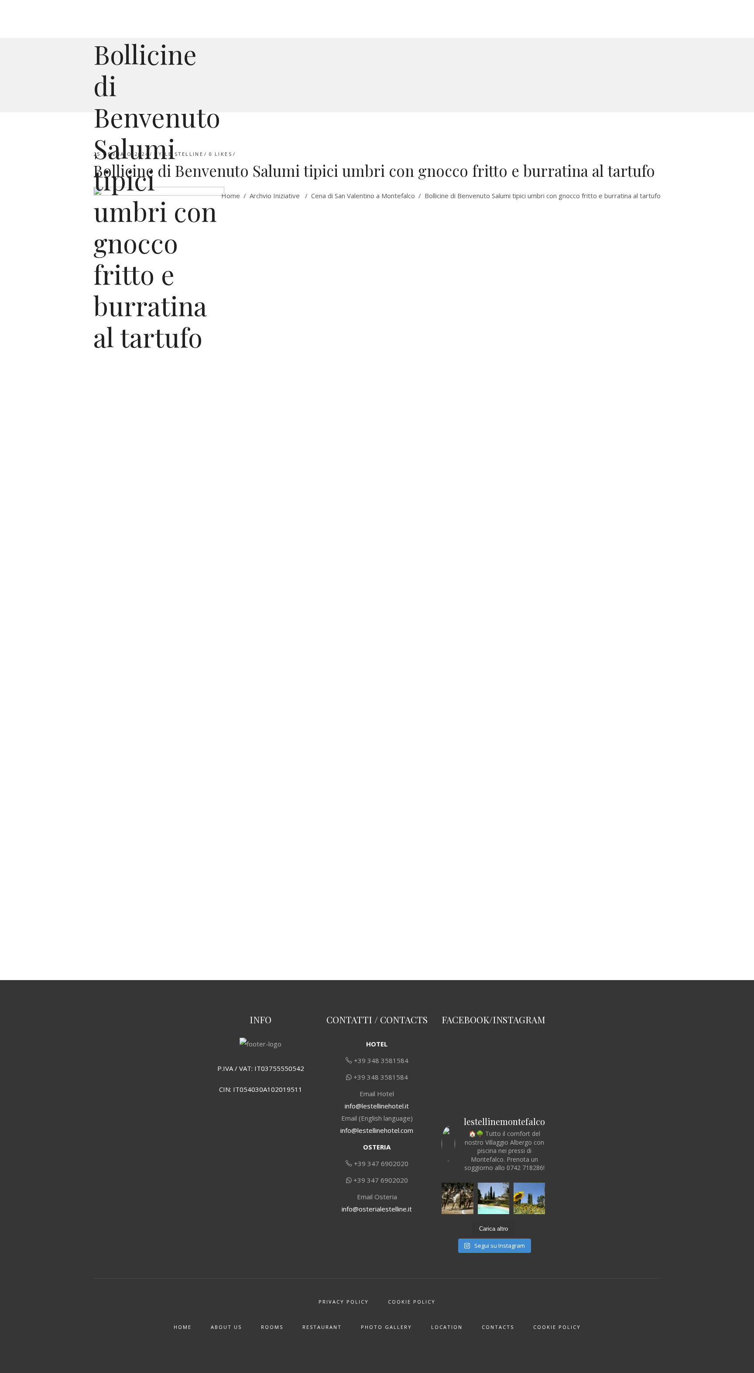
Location (447, 1327)
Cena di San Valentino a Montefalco (363, 195)
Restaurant (322, 1327)
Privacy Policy (344, 1301)
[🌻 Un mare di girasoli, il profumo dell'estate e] (529, 1198)
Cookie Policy (411, 1301)
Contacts (498, 1327)
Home (230, 195)
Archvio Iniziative (275, 195)
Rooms (272, 1327)
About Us (226, 1327)
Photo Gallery (386, 1327)
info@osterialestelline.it (377, 1208)
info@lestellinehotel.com (376, 1130)
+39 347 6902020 (381, 1163)
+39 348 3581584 (381, 1060)
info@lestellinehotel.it (377, 1105)
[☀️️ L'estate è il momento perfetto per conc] (493, 1198)
